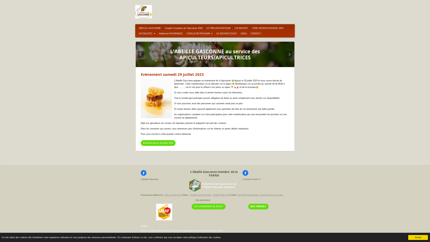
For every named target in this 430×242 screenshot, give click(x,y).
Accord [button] (418, 237)
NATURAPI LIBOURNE (247, 195)
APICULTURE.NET (173, 195)
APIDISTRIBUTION (221, 195)
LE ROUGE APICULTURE (272, 195)
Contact (144, 226)
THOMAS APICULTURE (200, 195)
